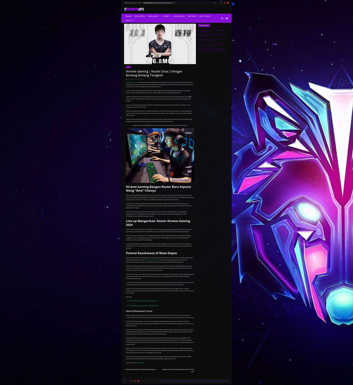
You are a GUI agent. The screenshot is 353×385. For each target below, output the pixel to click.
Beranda (129, 16)
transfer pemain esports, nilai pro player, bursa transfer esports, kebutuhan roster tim (211, 45)
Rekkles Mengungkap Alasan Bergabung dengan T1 (143, 301)
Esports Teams (204, 16)
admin (141, 79)
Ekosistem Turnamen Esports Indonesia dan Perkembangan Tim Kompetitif (210, 40)
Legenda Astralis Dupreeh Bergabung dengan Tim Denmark (178, 370)
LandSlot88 (140, 362)
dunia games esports (152, 260)
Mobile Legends (179, 16)
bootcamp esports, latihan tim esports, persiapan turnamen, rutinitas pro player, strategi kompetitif (212, 49)
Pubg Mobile (192, 16)
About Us (129, 20)
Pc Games (166, 16)
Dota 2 (128, 67)
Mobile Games (153, 16)
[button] (159, 16)
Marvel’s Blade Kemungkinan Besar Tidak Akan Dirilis (143, 306)
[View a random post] (226, 18)
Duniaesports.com (131, 82)
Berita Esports (139, 16)
